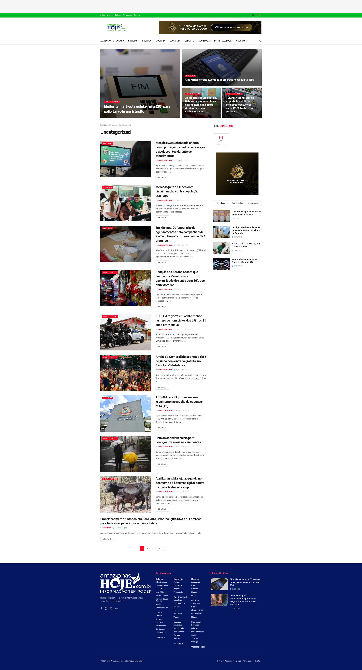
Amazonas (107, 143)
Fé (175, 610)
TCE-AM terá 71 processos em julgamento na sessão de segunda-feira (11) (179, 402)
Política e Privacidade (123, 15)
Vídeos (176, 617)
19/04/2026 (179, 492)
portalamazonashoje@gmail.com (122, 117)
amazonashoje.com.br (112, 41)
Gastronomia (161, 626)
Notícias (132, 41)
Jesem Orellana (162, 596)
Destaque (160, 637)
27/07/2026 (179, 160)
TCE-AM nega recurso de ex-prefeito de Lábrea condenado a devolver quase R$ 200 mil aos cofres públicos (241, 104)
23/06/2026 (179, 200)
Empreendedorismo (164, 585)
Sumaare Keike (162, 608)
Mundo (194, 596)
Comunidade (179, 628)
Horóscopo (160, 629)
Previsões (178, 614)
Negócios (178, 589)
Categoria (113, 125)
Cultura (160, 41)
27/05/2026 (179, 289)
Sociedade (204, 41)
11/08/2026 (191, 85)
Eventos (159, 619)
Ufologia (194, 642)
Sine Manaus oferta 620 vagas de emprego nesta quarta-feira (220, 79)
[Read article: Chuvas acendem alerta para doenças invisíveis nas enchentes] (125, 454)
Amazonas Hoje (166, 160)
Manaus (177, 635)
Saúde (158, 604)
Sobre (102, 15)
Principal (103, 125)
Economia (175, 41)
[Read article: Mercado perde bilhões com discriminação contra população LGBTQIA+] (125, 203)
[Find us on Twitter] (253, 15)
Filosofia (159, 589)
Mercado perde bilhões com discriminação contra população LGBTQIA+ (177, 191)
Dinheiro (177, 582)
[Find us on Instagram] (257, 15)
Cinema (159, 616)
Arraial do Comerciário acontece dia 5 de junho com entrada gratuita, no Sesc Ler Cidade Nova (181, 361)
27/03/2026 (118, 528)
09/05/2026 (179, 410)
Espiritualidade (222, 41)
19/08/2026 (144, 117)
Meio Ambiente (197, 632)
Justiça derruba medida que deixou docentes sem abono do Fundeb (246, 230)
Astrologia (178, 600)
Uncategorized (112, 102)
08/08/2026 (191, 117)
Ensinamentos (179, 603)
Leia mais (163, 177)
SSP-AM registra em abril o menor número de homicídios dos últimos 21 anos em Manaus (181, 320)
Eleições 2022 (197, 610)
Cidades (194, 589)
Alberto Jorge (161, 582)
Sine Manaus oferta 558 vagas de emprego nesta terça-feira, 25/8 (245, 582)
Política (146, 41)
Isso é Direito (161, 592)
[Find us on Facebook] (249, 15)
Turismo (194, 639)
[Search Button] (260, 40)
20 (159, 548)
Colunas (240, 41)
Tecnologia (178, 592)
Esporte (189, 41)
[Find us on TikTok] (261, 15)
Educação (195, 625)
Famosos (159, 622)
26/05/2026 (179, 329)
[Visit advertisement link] (210, 27)
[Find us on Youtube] (116, 608)
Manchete (178, 643)
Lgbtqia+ (194, 628)
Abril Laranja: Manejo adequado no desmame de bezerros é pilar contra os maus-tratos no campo (180, 483)
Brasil (193, 585)
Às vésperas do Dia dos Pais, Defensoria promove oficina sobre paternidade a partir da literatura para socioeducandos (201, 104)
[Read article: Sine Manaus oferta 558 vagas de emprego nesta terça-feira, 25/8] (219, 584)
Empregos (178, 585)
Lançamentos (161, 633)
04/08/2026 (231, 117)
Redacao (107, 528)
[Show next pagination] (164, 548)
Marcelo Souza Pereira (162, 600)
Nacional (177, 639)
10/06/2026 (179, 245)
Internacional (179, 632)
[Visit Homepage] (116, 27)
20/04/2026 (179, 447)
